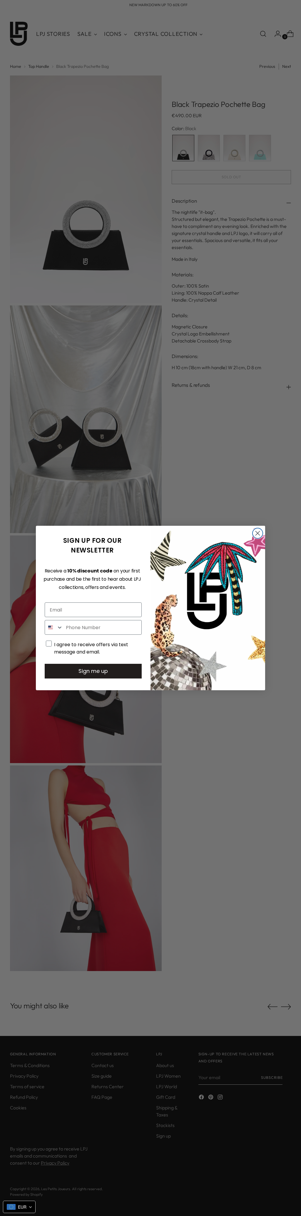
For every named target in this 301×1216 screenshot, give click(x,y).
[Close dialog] (257, 533)
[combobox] (54, 627)
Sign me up (93, 671)
